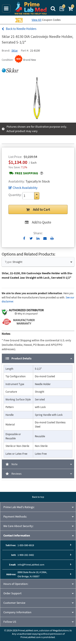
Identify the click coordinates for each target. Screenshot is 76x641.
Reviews (16, 473)
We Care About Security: (18, 526)
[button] (36, 194)
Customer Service (14, 603)
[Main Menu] (6, 8)
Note (14, 464)
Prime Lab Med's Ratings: (18, 507)
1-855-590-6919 (26, 545)
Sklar (14, 50)
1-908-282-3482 (26, 554)
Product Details (21, 358)
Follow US (9, 622)
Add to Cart (41, 209)
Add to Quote (41, 222)
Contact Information (16, 535)
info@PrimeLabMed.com (31, 564)
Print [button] (52, 238)
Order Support (12, 593)
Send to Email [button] (45, 238)
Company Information (17, 612)
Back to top (38, 496)
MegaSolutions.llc (62, 630)
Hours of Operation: (15, 584)
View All (36, 20)
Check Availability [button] (25, 187)
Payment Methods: (15, 516)
